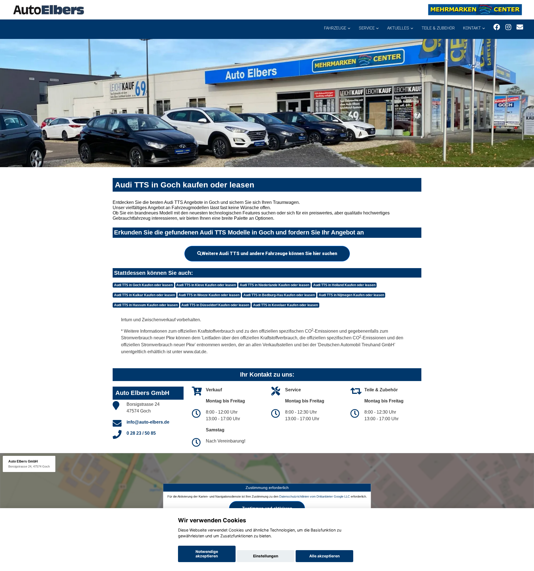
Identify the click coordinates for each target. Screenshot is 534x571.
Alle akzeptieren (324, 556)
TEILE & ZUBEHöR (438, 28)
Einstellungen (265, 556)
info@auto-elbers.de (148, 422)
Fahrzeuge (335, 28)
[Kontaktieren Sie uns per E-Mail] (519, 27)
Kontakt (472, 28)
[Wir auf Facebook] (496, 27)
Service (367, 28)
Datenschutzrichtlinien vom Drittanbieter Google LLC (314, 496)
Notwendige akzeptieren (207, 553)
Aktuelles (398, 28)
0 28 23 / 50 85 (141, 433)
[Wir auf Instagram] (508, 27)
